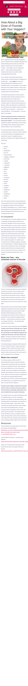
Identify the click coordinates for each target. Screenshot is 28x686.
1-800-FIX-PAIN (14, 14)
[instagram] (11, 12)
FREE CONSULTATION (14, 9)
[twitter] (14, 12)
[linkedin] (20, 12)
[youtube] (17, 12)
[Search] (23, 2)
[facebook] (8, 12)
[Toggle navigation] (25, 7)
